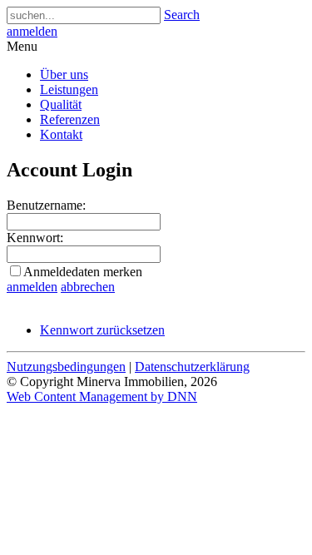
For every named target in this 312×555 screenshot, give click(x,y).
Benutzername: (46, 205)
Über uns (64, 74)
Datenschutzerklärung (192, 366)
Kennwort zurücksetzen (102, 330)
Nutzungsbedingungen (66, 366)
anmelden (32, 31)
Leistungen (69, 89)
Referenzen (70, 119)
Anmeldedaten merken (82, 272)
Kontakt (61, 134)
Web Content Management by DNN (102, 396)
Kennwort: (35, 237)
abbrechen (88, 287)
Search (182, 14)
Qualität (61, 104)
